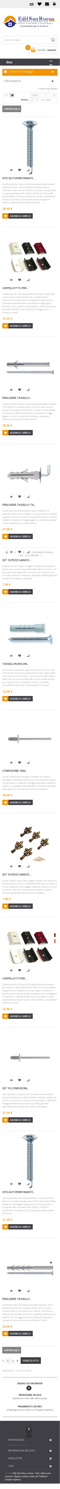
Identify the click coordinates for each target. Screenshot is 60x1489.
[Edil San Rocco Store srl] (29, 21)
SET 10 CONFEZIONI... (15, 1088)
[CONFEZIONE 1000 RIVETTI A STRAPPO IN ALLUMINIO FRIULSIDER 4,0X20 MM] (30, 740)
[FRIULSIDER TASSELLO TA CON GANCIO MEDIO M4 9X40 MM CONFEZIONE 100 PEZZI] (30, 474)
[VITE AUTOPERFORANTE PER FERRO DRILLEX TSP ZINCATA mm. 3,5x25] (30, 1161)
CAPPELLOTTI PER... (14, 978)
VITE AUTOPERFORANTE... (18, 178)
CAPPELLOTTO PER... (15, 288)
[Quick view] (11, 170)
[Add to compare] (28, 170)
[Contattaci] (47, 4)
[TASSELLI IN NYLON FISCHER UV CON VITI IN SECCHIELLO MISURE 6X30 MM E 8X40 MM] (30, 633)
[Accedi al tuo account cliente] (54, 4)
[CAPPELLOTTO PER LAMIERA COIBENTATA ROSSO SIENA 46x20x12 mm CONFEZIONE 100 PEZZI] (30, 257)
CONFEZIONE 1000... (14, 771)
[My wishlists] (40, 4)
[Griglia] (6, 95)
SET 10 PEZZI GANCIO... (16, 560)
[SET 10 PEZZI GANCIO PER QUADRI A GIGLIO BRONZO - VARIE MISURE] (30, 844)
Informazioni (12, 81)
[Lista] (12, 95)
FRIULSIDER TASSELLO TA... (19, 505)
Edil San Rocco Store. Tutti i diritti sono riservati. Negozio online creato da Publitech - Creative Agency (28, 1476)
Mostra (24, 99)
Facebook (28, 1388)
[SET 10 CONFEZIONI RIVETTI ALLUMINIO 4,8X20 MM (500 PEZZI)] (30, 1057)
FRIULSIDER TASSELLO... (17, 398)
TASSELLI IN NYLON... (15, 664)
